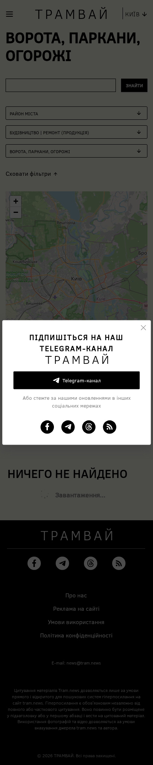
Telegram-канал (81, 380)
